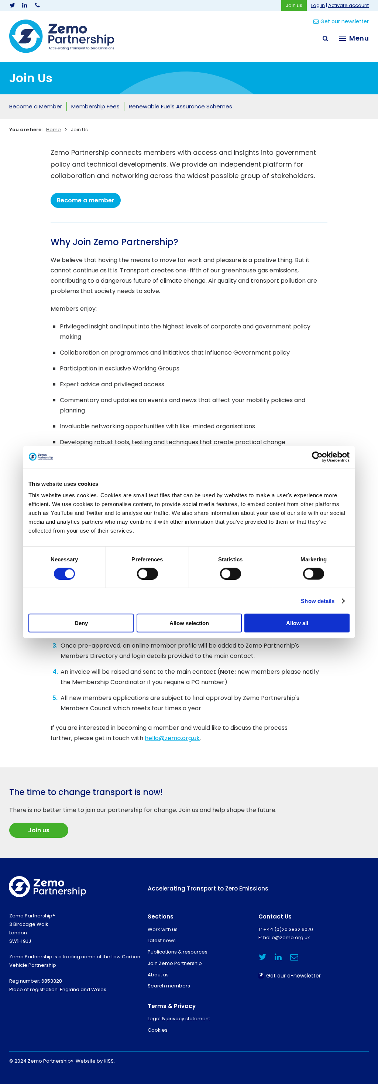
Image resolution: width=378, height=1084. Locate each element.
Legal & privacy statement (179, 1018)
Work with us (163, 929)
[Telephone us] (37, 5)
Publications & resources (177, 951)
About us (158, 974)
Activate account (348, 5)
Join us (294, 5)
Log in (318, 5)
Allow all (297, 623)
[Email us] (294, 957)
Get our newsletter (344, 21)
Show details (317, 600)
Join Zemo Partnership (175, 963)
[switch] (147, 573)
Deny (81, 623)
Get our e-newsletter (293, 975)
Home (53, 129)
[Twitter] (12, 5)
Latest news (162, 940)
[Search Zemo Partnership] (325, 38)
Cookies (158, 1030)
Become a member (85, 200)
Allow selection (189, 623)
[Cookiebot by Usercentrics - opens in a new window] (317, 456)
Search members (169, 985)
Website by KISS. (95, 1060)
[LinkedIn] (25, 5)
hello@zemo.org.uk (172, 738)
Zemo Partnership (61, 36)
